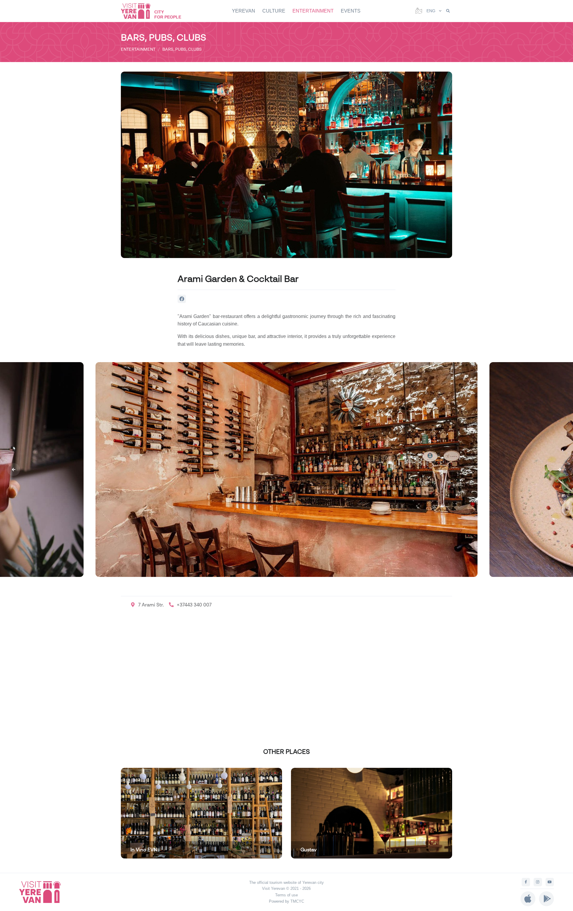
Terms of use (286, 895)
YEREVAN (243, 10)
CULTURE (273, 10)
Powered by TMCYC (286, 901)
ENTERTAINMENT (313, 10)
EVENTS (351, 10)
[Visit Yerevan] (139, 11)
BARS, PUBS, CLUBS (182, 49)
